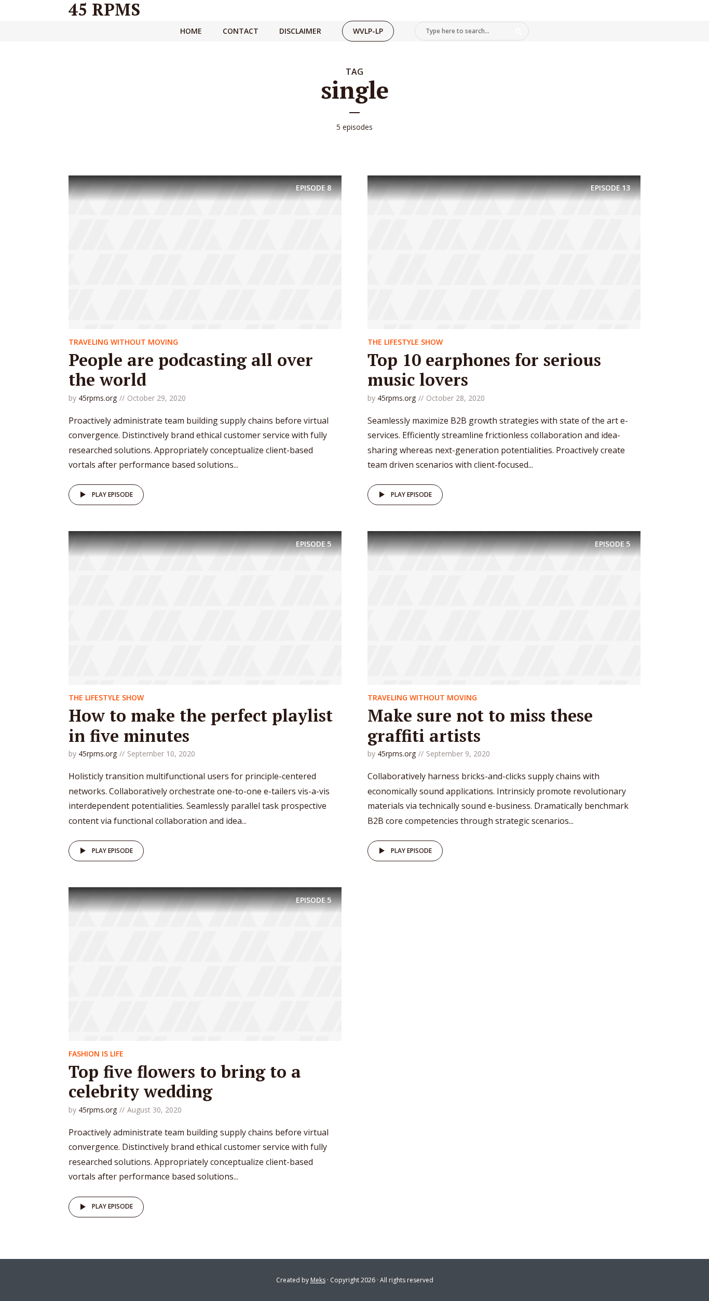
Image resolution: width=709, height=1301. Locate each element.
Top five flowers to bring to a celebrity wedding (185, 1081)
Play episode (112, 494)
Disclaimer (300, 31)
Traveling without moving (123, 342)
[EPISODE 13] (503, 251)
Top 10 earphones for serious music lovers (484, 369)
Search (519, 31)
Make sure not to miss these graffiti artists (480, 725)
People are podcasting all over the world (191, 369)
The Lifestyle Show (405, 342)
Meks (317, 1280)
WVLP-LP (368, 31)
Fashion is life (96, 1054)
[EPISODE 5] (205, 607)
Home (191, 31)
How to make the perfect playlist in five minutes (201, 725)
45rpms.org (97, 398)
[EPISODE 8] (205, 251)
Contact (240, 31)
